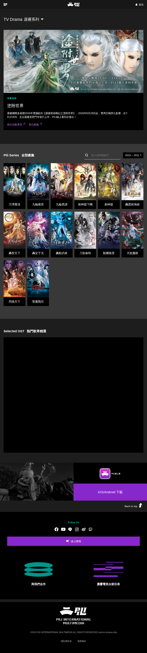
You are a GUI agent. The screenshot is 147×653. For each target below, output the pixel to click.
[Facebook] (56, 529)
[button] (139, 4)
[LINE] (70, 529)
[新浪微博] (83, 529)
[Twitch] (90, 529)
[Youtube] (63, 529)
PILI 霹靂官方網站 (73, 4)
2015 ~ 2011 (132, 155)
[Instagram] (77, 529)
